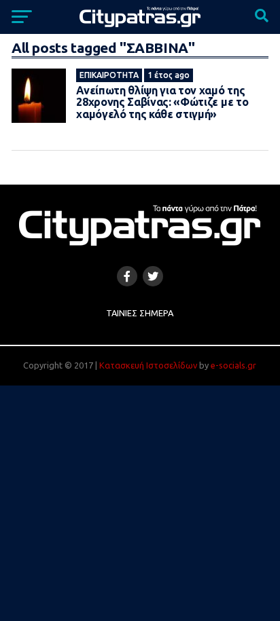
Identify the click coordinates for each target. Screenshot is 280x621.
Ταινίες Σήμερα (139, 313)
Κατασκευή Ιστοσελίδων (148, 365)
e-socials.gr (233, 365)
